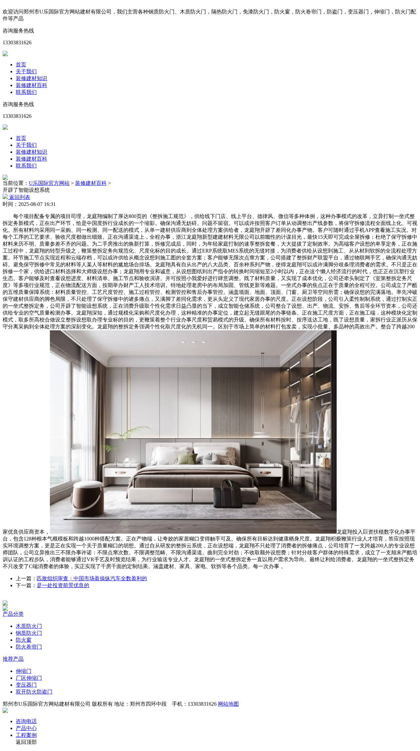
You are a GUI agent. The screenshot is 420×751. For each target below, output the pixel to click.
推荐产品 (13, 659)
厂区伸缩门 (29, 678)
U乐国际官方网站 (49, 183)
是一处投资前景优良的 (63, 585)
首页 (21, 64)
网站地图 (228, 704)
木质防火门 (29, 626)
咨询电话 (26, 721)
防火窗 (24, 640)
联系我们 (26, 92)
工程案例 (26, 735)
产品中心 (26, 728)
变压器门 (26, 685)
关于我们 (26, 71)
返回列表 (19, 197)
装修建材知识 (31, 78)
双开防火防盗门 (34, 692)
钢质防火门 (29, 633)
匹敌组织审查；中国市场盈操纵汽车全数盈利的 (92, 578)
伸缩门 (24, 671)
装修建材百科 (31, 85)
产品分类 (13, 614)
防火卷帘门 (29, 647)
